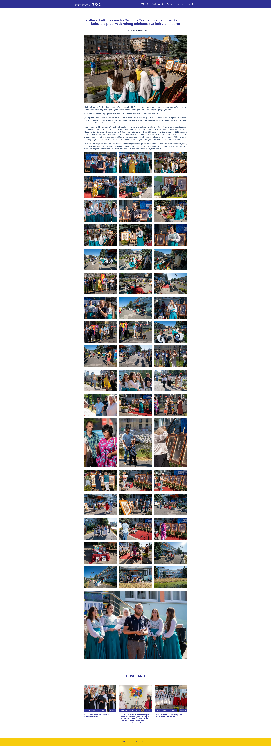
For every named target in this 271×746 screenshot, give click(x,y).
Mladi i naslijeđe (157, 4)
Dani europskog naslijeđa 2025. (95, 710)
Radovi (169, 4)
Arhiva (180, 4)
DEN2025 (144, 4)
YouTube (192, 4)
